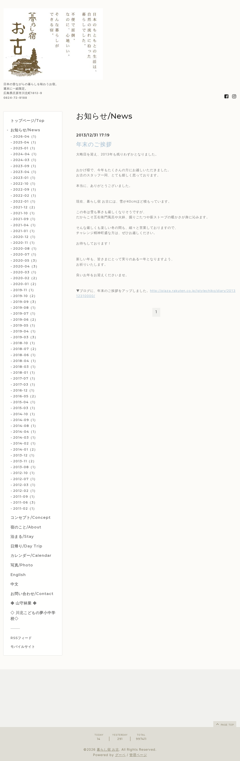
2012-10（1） (25, 473)
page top (227, 724)
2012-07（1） (25, 479)
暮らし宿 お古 (108, 749)
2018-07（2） (25, 349)
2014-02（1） (25, 443)
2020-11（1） (25, 243)
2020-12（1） (25, 237)
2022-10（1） (25, 183)
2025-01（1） (25, 148)
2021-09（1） (25, 219)
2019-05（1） (25, 325)
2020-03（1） (25, 272)
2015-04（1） (25, 402)
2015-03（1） (25, 408)
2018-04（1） (25, 361)
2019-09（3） (25, 302)
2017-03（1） (25, 384)
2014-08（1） (25, 426)
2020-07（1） (25, 254)
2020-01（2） (25, 284)
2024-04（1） (25, 154)
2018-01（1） (25, 372)
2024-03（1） (25, 160)
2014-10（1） (25, 414)
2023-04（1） (25, 172)
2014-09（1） (25, 420)
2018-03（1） (25, 367)
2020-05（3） (26, 260)
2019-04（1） (25, 331)
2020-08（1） (25, 248)
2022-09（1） (25, 189)
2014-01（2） (25, 449)
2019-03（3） (25, 337)
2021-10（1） (25, 213)
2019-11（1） (24, 290)
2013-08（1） (25, 467)
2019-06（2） (25, 319)
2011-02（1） (25, 508)
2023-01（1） (25, 178)
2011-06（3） (25, 502)
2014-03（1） (25, 437)
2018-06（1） (25, 355)
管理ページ (138, 755)
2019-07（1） (25, 313)
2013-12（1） (24, 455)
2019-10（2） (25, 296)
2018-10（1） (25, 343)
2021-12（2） (25, 207)
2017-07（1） (25, 378)
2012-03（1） (25, 485)
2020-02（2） (26, 278)
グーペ (120, 755)
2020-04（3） (26, 266)
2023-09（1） (25, 166)
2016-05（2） (25, 396)
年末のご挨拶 (94, 144)
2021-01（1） (25, 231)
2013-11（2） (24, 461)
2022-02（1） (25, 195)
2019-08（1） (25, 307)
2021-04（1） (25, 225)
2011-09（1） (25, 496)
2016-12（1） (24, 390)
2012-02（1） (25, 491)
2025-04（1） (25, 142)
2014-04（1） (25, 431)
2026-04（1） (25, 136)
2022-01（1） (25, 201)
